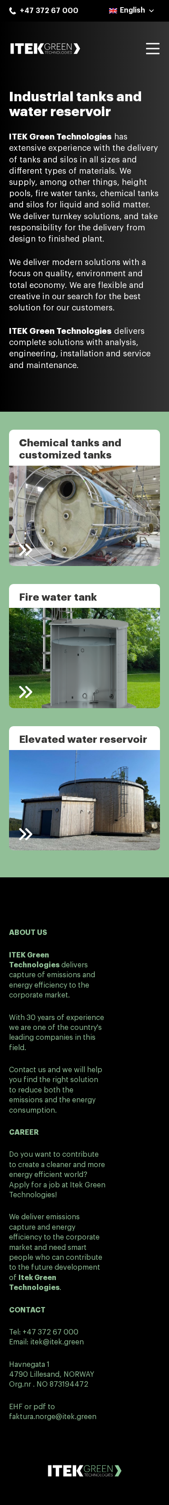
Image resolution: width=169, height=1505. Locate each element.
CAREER (24, 1132)
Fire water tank (58, 597)
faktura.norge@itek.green (52, 1416)
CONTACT (27, 1310)
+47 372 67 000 (50, 1332)
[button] (132, 11)
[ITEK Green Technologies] (45, 48)
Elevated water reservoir (83, 739)
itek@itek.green (57, 1342)
